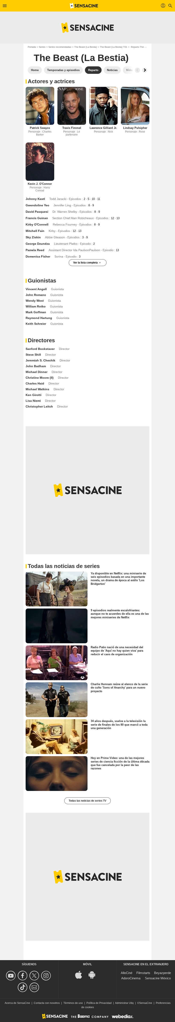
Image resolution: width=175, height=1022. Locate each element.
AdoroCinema (130, 978)
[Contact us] (34, 987)
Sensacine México (158, 978)
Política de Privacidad (99, 1003)
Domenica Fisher (38, 256)
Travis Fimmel (71, 128)
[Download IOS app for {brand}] (81, 974)
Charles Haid (35, 383)
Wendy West (35, 300)
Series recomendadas (59, 47)
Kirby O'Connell (37, 224)
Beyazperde (162, 973)
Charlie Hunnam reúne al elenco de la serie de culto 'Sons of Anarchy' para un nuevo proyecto (119, 688)
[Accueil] (84, 6)
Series (42, 47)
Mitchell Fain (35, 231)
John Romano (36, 295)
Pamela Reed (35, 250)
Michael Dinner (36, 372)
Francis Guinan (37, 218)
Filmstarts (143, 973)
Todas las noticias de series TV (87, 800)
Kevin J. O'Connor (40, 183)
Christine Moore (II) (40, 377)
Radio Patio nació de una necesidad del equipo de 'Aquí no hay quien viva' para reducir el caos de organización (117, 651)
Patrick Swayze (40, 128)
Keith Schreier (36, 323)
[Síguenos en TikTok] (23, 987)
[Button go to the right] (144, 70)
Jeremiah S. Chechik (40, 360)
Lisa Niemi (33, 400)
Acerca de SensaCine (17, 1003)
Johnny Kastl (35, 199)
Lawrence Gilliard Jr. (103, 128)
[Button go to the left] (137, 70)
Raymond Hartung (39, 318)
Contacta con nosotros (47, 1003)
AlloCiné (126, 973)
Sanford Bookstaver (40, 349)
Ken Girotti (33, 395)
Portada (32, 47)
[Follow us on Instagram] (46, 975)
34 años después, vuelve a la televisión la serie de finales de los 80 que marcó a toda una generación (119, 724)
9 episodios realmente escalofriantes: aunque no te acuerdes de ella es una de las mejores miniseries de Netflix (120, 614)
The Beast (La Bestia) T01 (113, 47)
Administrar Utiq (124, 1003)
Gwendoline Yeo (37, 205)
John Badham (36, 366)
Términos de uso (73, 1003)
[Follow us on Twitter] (34, 975)
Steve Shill (33, 354)
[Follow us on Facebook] (23, 975)
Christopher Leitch (39, 406)
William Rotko (36, 306)
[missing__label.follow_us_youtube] (11, 975)
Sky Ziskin (33, 237)
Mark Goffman (36, 312)
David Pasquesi (37, 211)
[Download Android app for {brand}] (94, 974)
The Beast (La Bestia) (85, 47)
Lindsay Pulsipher (135, 128)
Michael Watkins (37, 389)
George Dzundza (38, 243)
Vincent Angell (36, 289)
